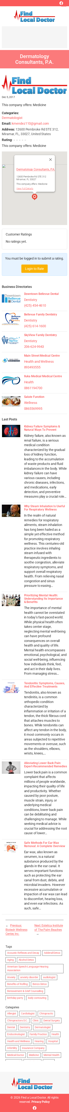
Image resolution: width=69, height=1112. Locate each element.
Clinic (35, 1020)
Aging (10, 959)
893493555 (32, 367)
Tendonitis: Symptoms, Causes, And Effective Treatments (44, 685)
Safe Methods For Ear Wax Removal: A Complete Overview (44, 844)
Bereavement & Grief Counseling (25, 991)
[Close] (50, 159)
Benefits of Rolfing (17, 984)
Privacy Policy (40, 1102)
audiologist (49, 977)
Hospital (53, 1041)
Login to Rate (34, 269)
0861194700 (33, 388)
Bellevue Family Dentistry (40, 314)
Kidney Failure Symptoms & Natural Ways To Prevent (42, 428)
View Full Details (24, 188)
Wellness (30, 403)
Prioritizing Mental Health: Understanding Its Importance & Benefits (43, 599)
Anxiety (11, 977)
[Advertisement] (34, 39)
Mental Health (51, 1055)
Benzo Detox (40, 984)
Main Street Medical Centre (42, 355)
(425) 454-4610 (35, 305)
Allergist (11, 1013)
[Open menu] (63, 4)
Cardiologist (28, 1013)
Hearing (39, 1041)
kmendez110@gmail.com (30, 123)
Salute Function (34, 397)
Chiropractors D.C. (17, 1020)
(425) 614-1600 (35, 326)
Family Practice (38, 1034)
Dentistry (30, 300)
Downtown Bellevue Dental (41, 294)
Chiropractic (46, 1013)
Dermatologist (12, 118)
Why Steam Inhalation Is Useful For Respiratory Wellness (44, 508)
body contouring (37, 997)
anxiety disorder (29, 977)
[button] (34, 197)
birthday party (15, 997)
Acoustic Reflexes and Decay (23, 952)
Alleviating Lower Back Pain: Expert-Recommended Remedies (45, 764)
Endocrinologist (16, 1034)
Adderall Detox (52, 952)
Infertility (12, 1048)
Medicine (34, 1055)
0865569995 (33, 408)
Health (29, 382)
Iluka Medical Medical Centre (43, 376)
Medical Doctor (15, 1055)
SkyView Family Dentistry (40, 335)
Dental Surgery (51, 1020)
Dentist (11, 1027)
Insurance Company (33, 1048)
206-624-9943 (34, 347)
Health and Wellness (39, 361)
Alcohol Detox (26, 959)
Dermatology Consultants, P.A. (35, 169)
